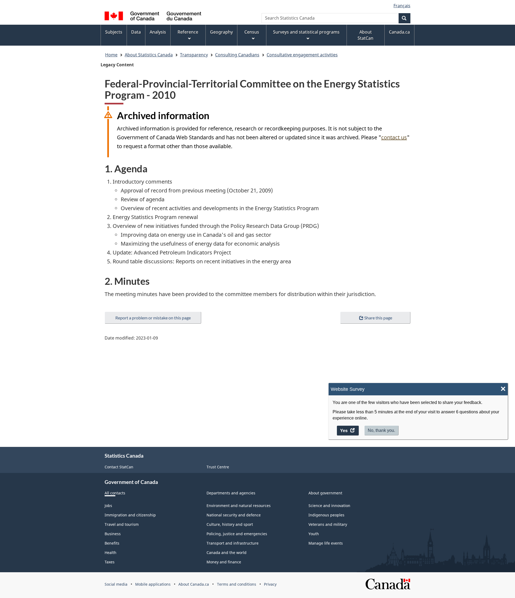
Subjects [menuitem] (113, 32)
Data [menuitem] (136, 32)
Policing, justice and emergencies (237, 533)
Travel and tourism (122, 524)
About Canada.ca (193, 584)
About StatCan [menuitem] (365, 35)
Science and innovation (329, 505)
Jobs (108, 505)
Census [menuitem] (251, 32)
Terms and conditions (236, 584)
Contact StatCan (119, 466)
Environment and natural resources (239, 505)
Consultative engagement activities (302, 55)
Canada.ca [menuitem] (399, 32)
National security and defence (234, 514)
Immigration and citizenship (130, 514)
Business (113, 533)
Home (111, 55)
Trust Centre (218, 466)
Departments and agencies (231, 492)
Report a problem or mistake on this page (153, 317)
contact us (394, 137)
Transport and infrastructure (233, 543)
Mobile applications (153, 584)
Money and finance (224, 561)
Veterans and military (327, 524)
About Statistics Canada (149, 55)
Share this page (378, 317)
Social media (116, 584)
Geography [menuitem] (221, 32)
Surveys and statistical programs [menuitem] (306, 32)
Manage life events (325, 543)
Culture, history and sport (230, 524)
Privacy (270, 584)
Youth (313, 533)
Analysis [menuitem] (158, 32)
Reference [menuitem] (188, 32)
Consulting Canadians (237, 55)
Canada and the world (227, 552)
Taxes (110, 561)
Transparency (194, 55)
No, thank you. (381, 430)
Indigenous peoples (326, 514)
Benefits (112, 543)
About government (325, 492)
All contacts (115, 492)
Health (110, 552)
